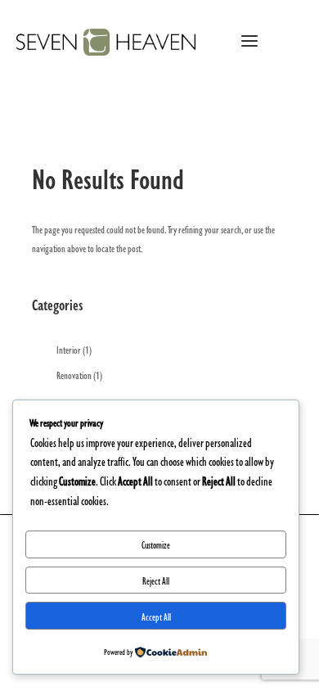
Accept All (156, 616)
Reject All (155, 580)
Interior (68, 349)
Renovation (74, 374)
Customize (156, 544)
